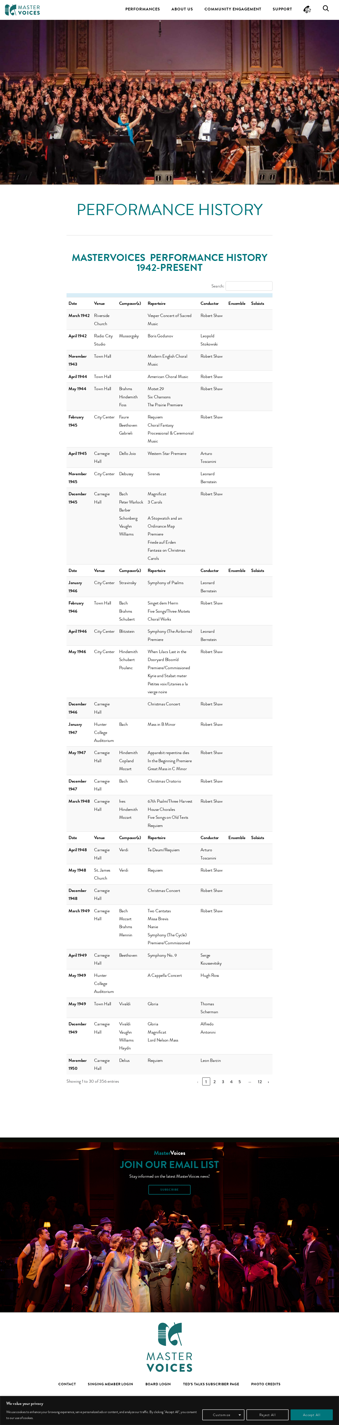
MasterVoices (22, 9)
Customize (221, 1414)
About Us (182, 9)
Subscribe (169, 1189)
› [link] (269, 1081)
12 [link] (260, 1081)
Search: (217, 286)
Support (282, 9)
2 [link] (214, 1081)
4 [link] (231, 1081)
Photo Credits (265, 1384)
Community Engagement (232, 9)
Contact (67, 1384)
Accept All (311, 1414)
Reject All (267, 1414)
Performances (142, 9)
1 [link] (206, 1081)
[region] (169, 1410)
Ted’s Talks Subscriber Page (211, 1384)
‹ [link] (198, 1081)
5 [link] (239, 1081)
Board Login (158, 1384)
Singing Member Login (110, 1384)
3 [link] (223, 1081)
